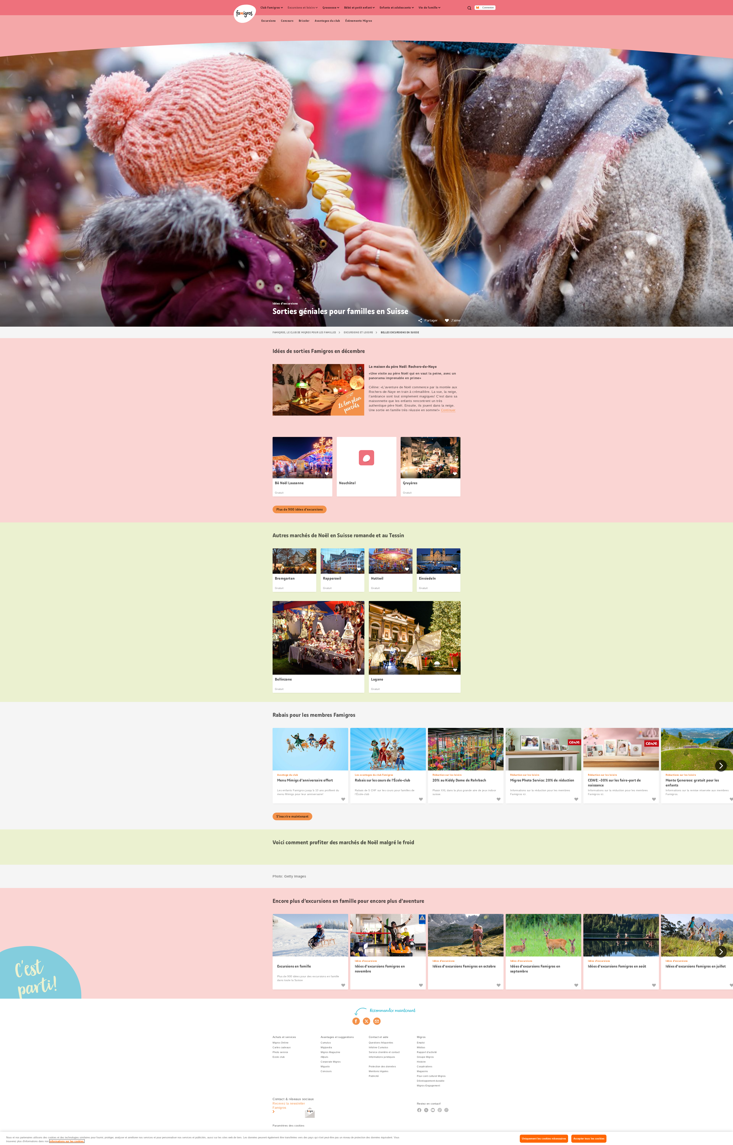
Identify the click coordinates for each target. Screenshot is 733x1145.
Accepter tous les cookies (588, 1138)
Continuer (448, 410)
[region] (366, 1138)
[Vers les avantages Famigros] (327, 473)
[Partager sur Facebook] (356, 1021)
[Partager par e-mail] (377, 1021)
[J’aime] (343, 799)
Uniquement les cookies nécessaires (544, 1138)
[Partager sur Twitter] (366, 1021)
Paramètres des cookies (288, 1125)
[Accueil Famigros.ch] (245, 14)
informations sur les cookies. (67, 1141)
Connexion (488, 7)
